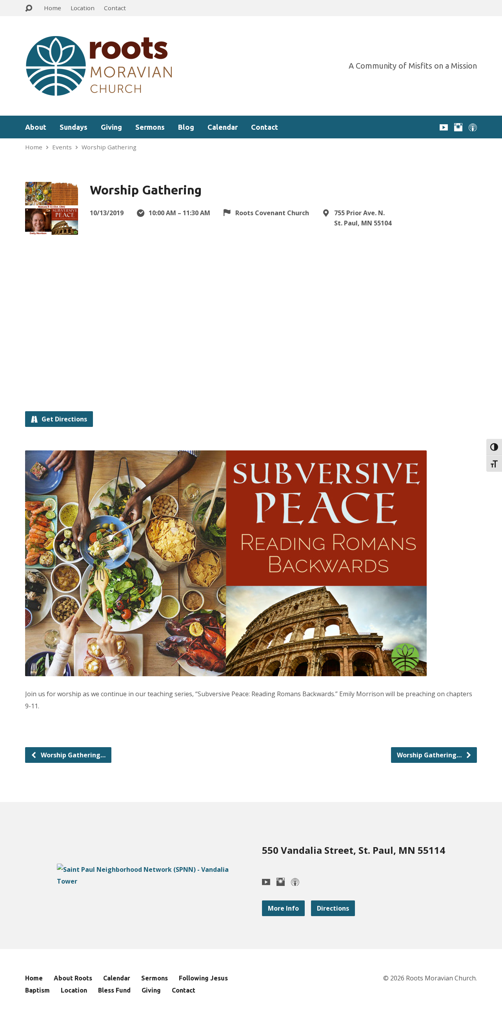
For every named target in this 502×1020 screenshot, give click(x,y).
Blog (186, 127)
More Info (283, 908)
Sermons (150, 127)
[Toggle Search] (28, 8)
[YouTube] (444, 127)
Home (52, 8)
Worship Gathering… (72, 755)
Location (83, 8)
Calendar (222, 127)
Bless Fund (114, 990)
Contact (115, 8)
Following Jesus (203, 978)
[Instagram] (458, 127)
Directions (333, 908)
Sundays (73, 127)
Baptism (37, 990)
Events (62, 147)
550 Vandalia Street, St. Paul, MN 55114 (353, 850)
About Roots (73, 978)
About (35, 127)
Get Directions (63, 419)
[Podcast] (473, 127)
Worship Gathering (109, 147)
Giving (111, 127)
